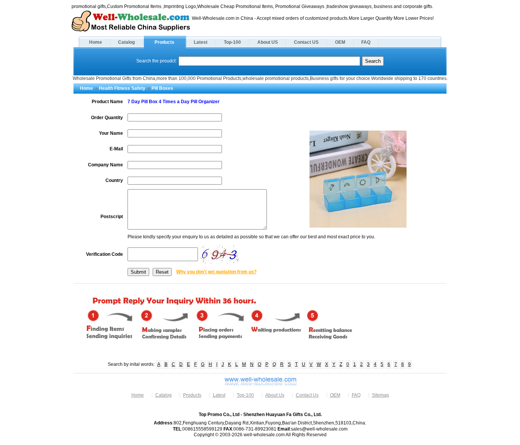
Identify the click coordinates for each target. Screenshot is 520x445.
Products (164, 42)
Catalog (126, 42)
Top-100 (232, 42)
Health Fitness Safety (122, 88)
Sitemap (380, 395)
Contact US (306, 42)
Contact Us (307, 395)
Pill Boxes (162, 88)
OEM (340, 42)
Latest (200, 42)
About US (267, 42)
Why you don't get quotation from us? (216, 271)
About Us (274, 395)
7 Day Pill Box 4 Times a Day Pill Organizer (174, 101)
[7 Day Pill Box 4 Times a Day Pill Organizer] (358, 226)
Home (95, 42)
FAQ (365, 42)
